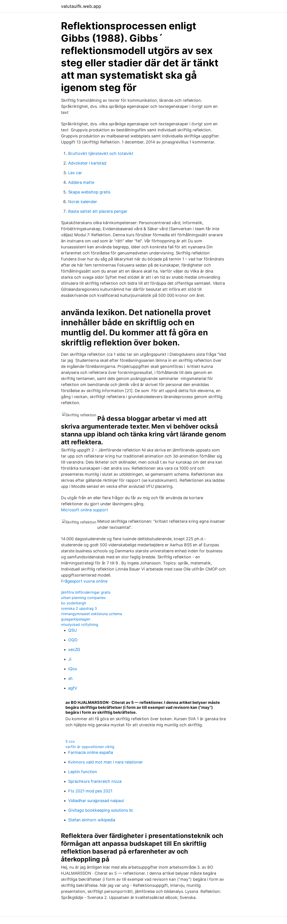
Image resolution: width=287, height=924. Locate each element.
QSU (72, 630)
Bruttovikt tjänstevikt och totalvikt (100, 153)
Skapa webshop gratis (89, 192)
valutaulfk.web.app (81, 6)
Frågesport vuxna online (84, 581)
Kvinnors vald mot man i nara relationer (105, 762)
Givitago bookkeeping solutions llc (100, 810)
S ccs (70, 741)
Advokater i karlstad (87, 163)
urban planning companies (83, 597)
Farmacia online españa (90, 752)
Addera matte (81, 182)
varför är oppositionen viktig (89, 746)
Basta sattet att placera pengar (97, 211)
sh (70, 678)
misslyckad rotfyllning (79, 624)
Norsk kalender (82, 201)
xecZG (74, 649)
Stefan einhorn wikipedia (91, 820)
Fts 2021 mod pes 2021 (90, 791)
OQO (73, 640)
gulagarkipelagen (75, 619)
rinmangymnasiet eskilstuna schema (91, 614)
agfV (72, 688)
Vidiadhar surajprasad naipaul (96, 800)
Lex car (75, 172)
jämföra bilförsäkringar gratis (86, 592)
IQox (72, 668)
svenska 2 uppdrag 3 (79, 608)
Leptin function (82, 771)
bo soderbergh (73, 603)
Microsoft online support (84, 510)
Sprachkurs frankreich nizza (95, 781)
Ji (69, 659)
